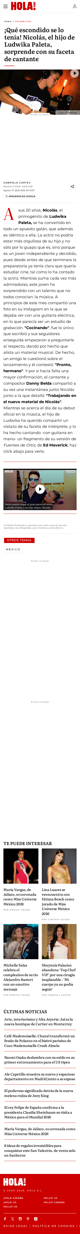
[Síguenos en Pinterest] (28, 1218)
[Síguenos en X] (13, 1218)
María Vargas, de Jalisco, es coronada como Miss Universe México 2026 (20, 896)
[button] (40, 489)
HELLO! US (50, 1198)
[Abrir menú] (5, 6)
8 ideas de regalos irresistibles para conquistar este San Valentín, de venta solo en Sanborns (40, 1150)
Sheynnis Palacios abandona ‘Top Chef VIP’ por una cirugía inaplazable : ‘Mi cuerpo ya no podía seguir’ (59, 977)
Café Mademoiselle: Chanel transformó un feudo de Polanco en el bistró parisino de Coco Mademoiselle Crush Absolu (39, 1040)
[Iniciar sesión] (75, 6)
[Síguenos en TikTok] (36, 1218)
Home (8, 21)
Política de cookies (54, 1226)
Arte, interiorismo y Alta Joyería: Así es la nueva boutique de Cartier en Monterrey (38, 1021)
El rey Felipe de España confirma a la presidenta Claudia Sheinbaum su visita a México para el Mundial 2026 (38, 1112)
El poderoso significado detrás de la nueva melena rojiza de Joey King (38, 1093)
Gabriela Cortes (17, 182)
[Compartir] (72, 187)
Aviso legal (15, 1226)
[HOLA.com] (40, 1182)
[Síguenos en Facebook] (5, 1218)
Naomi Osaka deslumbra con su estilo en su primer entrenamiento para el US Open (39, 1060)
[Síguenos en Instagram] (21, 1218)
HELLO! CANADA (54, 1202)
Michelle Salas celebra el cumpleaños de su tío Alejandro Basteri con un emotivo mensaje (20, 977)
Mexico (13, 549)
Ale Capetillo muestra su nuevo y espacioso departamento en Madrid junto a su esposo (39, 1076)
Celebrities (23, 21)
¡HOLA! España (13, 1198)
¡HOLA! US (9, 1202)
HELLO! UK (10, 1206)
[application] (40, 489)
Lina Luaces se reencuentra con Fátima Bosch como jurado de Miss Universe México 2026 (58, 901)
